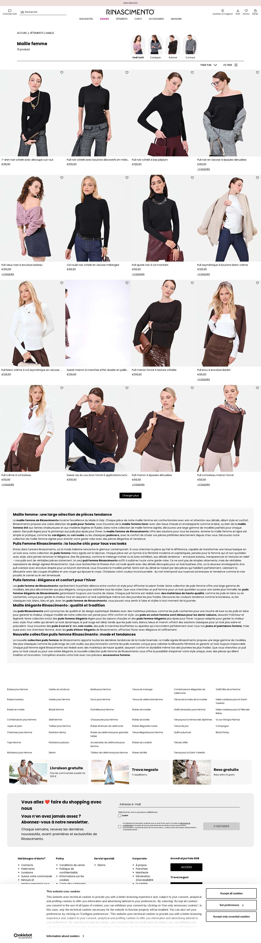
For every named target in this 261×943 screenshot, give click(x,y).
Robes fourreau (15, 699)
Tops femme (14, 742)
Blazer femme (56, 709)
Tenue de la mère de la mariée (190, 699)
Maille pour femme (101, 689)
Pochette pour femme (102, 709)
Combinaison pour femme (21, 719)
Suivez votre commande (36, 876)
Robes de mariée (141, 709)
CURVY (138, 18)
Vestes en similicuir (59, 689)
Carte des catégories (72, 883)
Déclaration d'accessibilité (144, 878)
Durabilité (142, 883)
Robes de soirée (140, 719)
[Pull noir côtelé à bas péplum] (163, 113)
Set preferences (229, 905)
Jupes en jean (14, 725)
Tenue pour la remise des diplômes (193, 719)
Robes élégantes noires (144, 725)
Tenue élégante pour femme (147, 732)
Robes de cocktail (142, 742)
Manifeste (142, 872)
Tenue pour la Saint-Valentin (189, 752)
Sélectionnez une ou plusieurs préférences (137, 812)
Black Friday (222, 732)
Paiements (28, 869)
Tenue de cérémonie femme (147, 699)
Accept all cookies (231, 893)
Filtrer (228, 65)
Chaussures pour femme (104, 719)
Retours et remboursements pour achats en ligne (35, 883)
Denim (52, 752)
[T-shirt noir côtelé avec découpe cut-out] (32, 113)
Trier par (205, 65)
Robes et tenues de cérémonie (107, 725)
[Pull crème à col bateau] (32, 428)
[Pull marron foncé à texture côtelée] (163, 323)
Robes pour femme (17, 689)
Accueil (22, 33)
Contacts (27, 865)
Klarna (101, 865)
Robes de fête (139, 752)
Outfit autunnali (182, 732)
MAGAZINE (176, 18)
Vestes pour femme (59, 699)
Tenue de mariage (142, 689)
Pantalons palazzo (59, 742)
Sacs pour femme (100, 699)
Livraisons (27, 872)
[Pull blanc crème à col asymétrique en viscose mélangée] (32, 323)
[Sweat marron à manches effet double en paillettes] (98, 323)
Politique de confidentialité (68, 870)
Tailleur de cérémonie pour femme (109, 752)
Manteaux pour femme (19, 752)
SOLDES (104, 18)
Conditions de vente (72, 865)
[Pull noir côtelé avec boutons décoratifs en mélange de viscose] (98, 113)
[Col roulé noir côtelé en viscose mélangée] (98, 218)
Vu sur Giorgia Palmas (228, 719)
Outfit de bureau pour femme (189, 709)
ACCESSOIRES (156, 18)
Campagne (222, 725)
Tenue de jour (181, 725)
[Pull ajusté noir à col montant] (163, 218)
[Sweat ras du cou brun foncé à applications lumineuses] (98, 428)
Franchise (142, 869)
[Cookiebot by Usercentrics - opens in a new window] (23, 936)
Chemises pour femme (19, 732)
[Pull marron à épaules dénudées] (163, 428)
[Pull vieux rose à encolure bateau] (32, 218)
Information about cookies (63, 936)
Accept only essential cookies (231, 916)
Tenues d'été (180, 742)
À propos (141, 865)
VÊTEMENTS (121, 18)
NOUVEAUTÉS (86, 18)
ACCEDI (186, 867)
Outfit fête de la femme (228, 689)
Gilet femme (55, 719)
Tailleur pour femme (59, 725)
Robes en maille (15, 709)
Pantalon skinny (57, 732)
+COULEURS (203, 169)
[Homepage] (130, 12)
